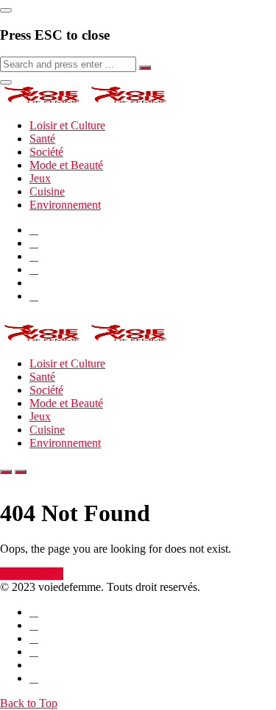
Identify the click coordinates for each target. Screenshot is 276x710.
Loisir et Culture (67, 125)
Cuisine (47, 191)
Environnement (65, 204)
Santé (42, 138)
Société (46, 152)
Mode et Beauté (66, 165)
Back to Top (28, 703)
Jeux (40, 178)
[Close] (6, 10)
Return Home (31, 573)
